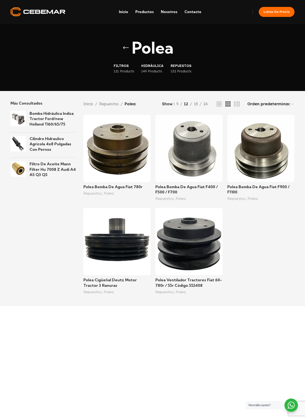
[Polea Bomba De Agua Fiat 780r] (117, 148)
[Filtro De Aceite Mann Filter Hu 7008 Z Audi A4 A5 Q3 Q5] (18, 170)
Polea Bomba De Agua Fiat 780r (112, 186)
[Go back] (126, 48)
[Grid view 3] (228, 104)
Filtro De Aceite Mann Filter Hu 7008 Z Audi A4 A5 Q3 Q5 (53, 169)
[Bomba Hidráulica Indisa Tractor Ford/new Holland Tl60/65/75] (18, 120)
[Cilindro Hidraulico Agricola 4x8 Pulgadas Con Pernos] (18, 145)
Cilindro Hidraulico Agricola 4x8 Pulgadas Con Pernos (50, 144)
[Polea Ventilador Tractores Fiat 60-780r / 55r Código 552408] (189, 241)
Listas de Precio (277, 12)
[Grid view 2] (219, 104)
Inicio (88, 103)
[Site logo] (37, 11)
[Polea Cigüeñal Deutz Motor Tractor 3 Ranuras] (117, 241)
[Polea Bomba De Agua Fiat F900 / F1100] (261, 148)
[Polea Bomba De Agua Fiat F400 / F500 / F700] (189, 148)
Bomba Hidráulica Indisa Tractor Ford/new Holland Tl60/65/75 (52, 118)
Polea (109, 193)
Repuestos (109, 103)
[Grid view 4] (237, 104)
